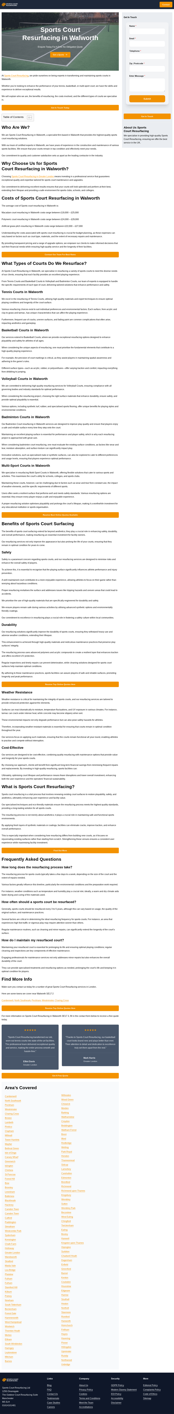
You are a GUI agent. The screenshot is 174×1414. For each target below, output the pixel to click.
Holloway (9, 1248)
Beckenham (10, 1309)
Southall (65, 1299)
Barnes (8, 1361)
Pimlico (8, 1127)
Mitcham (9, 1357)
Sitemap (147, 1398)
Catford (8, 1218)
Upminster (66, 1351)
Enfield (64, 1264)
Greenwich (10, 1161)
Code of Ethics (150, 1394)
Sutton (64, 1204)
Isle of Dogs (10, 1153)
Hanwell (65, 1238)
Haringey (9, 1348)
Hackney (9, 1205)
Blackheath (10, 1200)
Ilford (63, 1138)
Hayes (64, 1334)
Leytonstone (11, 1352)
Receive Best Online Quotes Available (60, 515)
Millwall (8, 1135)
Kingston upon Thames (72, 1243)
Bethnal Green (12, 1148)
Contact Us (52, 1394)
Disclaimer (116, 1403)
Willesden (66, 1095)
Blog (49, 1385)
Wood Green (67, 1099)
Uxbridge (65, 1364)
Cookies (83, 1394)
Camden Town (12, 1209)
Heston (64, 1303)
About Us (83, 1385)
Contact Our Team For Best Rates (60, 254)
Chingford (66, 1221)
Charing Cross (62, 1000)
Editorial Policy (150, 1385)
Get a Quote (58, 55)
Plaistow (9, 1274)
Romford (65, 1317)
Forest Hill (10, 1179)
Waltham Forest (68, 1130)
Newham (9, 1300)
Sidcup (64, 1165)
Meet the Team (86, 1403)
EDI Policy (116, 1394)
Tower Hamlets (12, 1140)
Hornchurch (67, 1325)
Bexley (64, 1234)
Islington (9, 1166)
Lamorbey (66, 1169)
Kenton (64, 1277)
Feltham (65, 1330)
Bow (7, 1183)
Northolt (65, 1308)
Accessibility (117, 1398)
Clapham (9, 1131)
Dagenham (66, 1260)
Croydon (65, 1121)
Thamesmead (68, 1160)
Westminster (48, 1000)
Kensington (10, 1239)
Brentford (65, 1182)
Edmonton (66, 1178)
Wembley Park (68, 1208)
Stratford (9, 1261)
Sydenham (10, 1235)
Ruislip (64, 1356)
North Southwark (22, 1000)
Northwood (66, 1360)
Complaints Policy (152, 1389)
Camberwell (7, 1000)
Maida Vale (10, 1265)
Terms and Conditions (89, 1398)
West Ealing (67, 1217)
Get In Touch (147, 116)
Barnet (64, 1273)
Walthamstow (67, 1117)
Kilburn (8, 1292)
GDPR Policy (117, 1385)
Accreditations (86, 1407)
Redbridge (66, 1143)
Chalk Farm (10, 1244)
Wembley (65, 1199)
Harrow (64, 1295)
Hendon (65, 1156)
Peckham (36, 1000)
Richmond (66, 1186)
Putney (8, 1296)
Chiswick (65, 1104)
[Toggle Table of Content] (28, 117)
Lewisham (10, 1192)
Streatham (10, 1226)
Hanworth (66, 1321)
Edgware (65, 1290)
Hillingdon (66, 1347)
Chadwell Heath (69, 1256)
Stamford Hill (11, 1287)
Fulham (8, 1279)
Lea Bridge (10, 1270)
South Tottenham (13, 1305)
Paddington (10, 1222)
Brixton (8, 1118)
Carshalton (66, 1173)
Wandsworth (11, 1257)
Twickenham (67, 1225)
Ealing (64, 1230)
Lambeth (9, 1122)
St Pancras (10, 1174)
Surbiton (65, 1251)
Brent (63, 1134)
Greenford (66, 1269)
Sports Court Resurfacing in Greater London (33, 176)
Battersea (9, 1196)
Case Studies (53, 1403)
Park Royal (66, 1152)
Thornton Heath (12, 1331)
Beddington (66, 1125)
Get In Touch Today (60, 108)
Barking (65, 1112)
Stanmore (66, 1312)
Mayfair (8, 1144)
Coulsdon (66, 1282)
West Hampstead (13, 1322)
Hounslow (66, 1286)
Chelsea (9, 1170)
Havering (65, 1338)
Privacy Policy (86, 1389)
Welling (65, 1147)
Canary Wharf (11, 1157)
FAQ (49, 1389)
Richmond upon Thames (73, 1191)
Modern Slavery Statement (124, 1389)
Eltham (8, 1339)
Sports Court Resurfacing (16, 75)
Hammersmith (11, 1318)
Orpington (66, 1247)
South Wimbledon (13, 1344)
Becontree (66, 1212)
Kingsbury (66, 1195)
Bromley (9, 1187)
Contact (166, 5)
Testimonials (53, 1398)
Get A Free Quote (60, 1076)
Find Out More (60, 850)
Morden (65, 1108)
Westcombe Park (13, 1231)
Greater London (12, 1252)
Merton (8, 1335)
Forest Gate (10, 1313)
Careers (51, 1407)
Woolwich (9, 1326)
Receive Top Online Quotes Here (60, 684)
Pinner (64, 1343)
